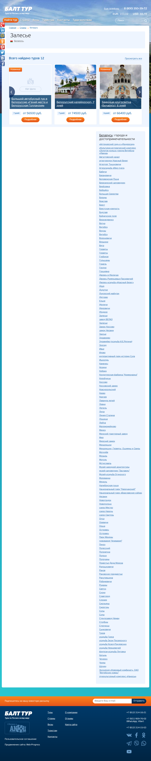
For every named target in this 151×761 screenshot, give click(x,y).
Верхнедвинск (106, 220)
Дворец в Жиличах (109, 275)
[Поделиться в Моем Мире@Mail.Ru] (2, 35)
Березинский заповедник (112, 183)
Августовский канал (109, 157)
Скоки (102, 593)
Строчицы (104, 626)
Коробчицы (105, 379)
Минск (102, 430)
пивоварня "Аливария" (110, 541)
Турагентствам (82, 20)
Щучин (102, 666)
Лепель (103, 408)
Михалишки (105, 445)
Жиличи (103, 305)
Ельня (102, 301)
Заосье (102, 334)
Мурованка (104, 478)
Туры (50, 713)
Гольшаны (104, 260)
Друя (101, 286)
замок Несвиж (106, 331)
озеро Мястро (106, 508)
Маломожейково (107, 427)
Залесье (103, 323)
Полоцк (103, 556)
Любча (102, 423)
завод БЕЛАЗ (106, 319)
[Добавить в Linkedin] (2, 30)
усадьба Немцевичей (110, 648)
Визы (36, 20)
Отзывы (69, 719)
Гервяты (103, 253)
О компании (71, 713)
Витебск (103, 235)
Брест (102, 205)
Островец (104, 534)
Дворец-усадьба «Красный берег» (116, 283)
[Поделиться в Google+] (2, 24)
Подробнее (30, 120)
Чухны (102, 663)
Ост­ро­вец (104, 530)
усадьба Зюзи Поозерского (113, 641)
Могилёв (103, 452)
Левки (102, 404)
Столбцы (103, 622)
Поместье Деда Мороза (111, 563)
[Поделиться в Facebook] (2, 63)
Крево (102, 393)
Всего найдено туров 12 (26, 58)
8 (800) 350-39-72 (135, 8)
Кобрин (103, 371)
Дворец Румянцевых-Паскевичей (116, 279)
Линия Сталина (107, 415)
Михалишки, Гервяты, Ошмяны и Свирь (119, 449)
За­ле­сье (103, 316)
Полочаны (104, 559)
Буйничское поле (108, 216)
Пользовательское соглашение (20, 739)
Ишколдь (104, 360)
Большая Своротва (108, 194)
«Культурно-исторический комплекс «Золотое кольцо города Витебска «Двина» (117, 151)
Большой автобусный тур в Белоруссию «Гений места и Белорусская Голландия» (30, 102)
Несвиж (103, 497)
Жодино (103, 312)
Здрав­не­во (104, 338)
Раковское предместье (111, 574)
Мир (101, 438)
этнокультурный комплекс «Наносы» (117, 677)
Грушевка (104, 271)
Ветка (102, 224)
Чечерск (103, 659)
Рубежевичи (105, 582)
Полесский (104, 548)
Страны (25, 20)
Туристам (48, 20)
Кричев (103, 397)
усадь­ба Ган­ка (106, 637)
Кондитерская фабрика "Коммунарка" (118, 375)
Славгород (104, 596)
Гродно (102, 268)
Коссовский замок (108, 386)
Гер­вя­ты (103, 249)
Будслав (103, 212)
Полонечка (104, 552)
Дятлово (103, 297)
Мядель (103, 482)
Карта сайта (71, 725)
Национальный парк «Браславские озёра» (120, 493)
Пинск (102, 545)
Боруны (103, 198)
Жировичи (104, 308)
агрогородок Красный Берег (113, 161)
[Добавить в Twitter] (2, 52)
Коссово (103, 382)
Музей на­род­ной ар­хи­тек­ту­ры (114, 467)
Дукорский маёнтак (109, 294)
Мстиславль (105, 463)
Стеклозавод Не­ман (109, 618)
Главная (12, 28)
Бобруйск (104, 190)
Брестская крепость (109, 209)
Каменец (103, 364)
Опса (101, 519)
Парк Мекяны (106, 537)
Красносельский (107, 390)
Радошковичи (106, 567)
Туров (102, 633)
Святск (102, 589)
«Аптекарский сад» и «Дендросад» (116, 144)
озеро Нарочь (106, 511)
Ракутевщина (106, 578)
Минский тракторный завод (113, 434)
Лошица (103, 419)
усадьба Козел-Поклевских (113, 644)
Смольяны (104, 604)
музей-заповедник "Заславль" (114, 471)
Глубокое (104, 257)
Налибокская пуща (109, 486)
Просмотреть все (133, 59)
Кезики (103, 367)
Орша (102, 526)
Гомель (103, 264)
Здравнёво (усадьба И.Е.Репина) (115, 342)
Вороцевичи (105, 238)
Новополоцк (105, 504)
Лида (102, 412)
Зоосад (102, 345)
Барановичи (105, 176)
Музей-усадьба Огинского (112, 475)
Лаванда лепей (107, 401)
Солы (102, 615)
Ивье (101, 349)
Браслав (103, 201)
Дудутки (103, 290)
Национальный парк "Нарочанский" (117, 489)
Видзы (102, 231)
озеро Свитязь (106, 515)
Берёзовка (104, 187)
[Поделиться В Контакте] (2, 58)
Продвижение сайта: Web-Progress (22, 745)
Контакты (63, 20)
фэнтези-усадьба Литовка (112, 652)
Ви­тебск (103, 227)
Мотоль (103, 460)
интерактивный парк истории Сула (117, 356)
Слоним (103, 600)
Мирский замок (107, 441)
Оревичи (103, 523)
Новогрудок (105, 500)
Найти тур (10, 20)
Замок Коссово (106, 327)
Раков (102, 570)
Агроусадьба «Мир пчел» (111, 168)
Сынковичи (105, 630)
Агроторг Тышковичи (110, 164)
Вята (101, 246)
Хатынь (103, 655)
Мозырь (103, 456)
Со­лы (102, 611)
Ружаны (103, 585)
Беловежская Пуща (109, 179)
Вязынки (103, 242)
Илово (102, 353)
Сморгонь (104, 607)
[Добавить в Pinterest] (2, 47)
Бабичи (103, 172)
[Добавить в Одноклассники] (2, 41)
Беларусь (18, 41)
